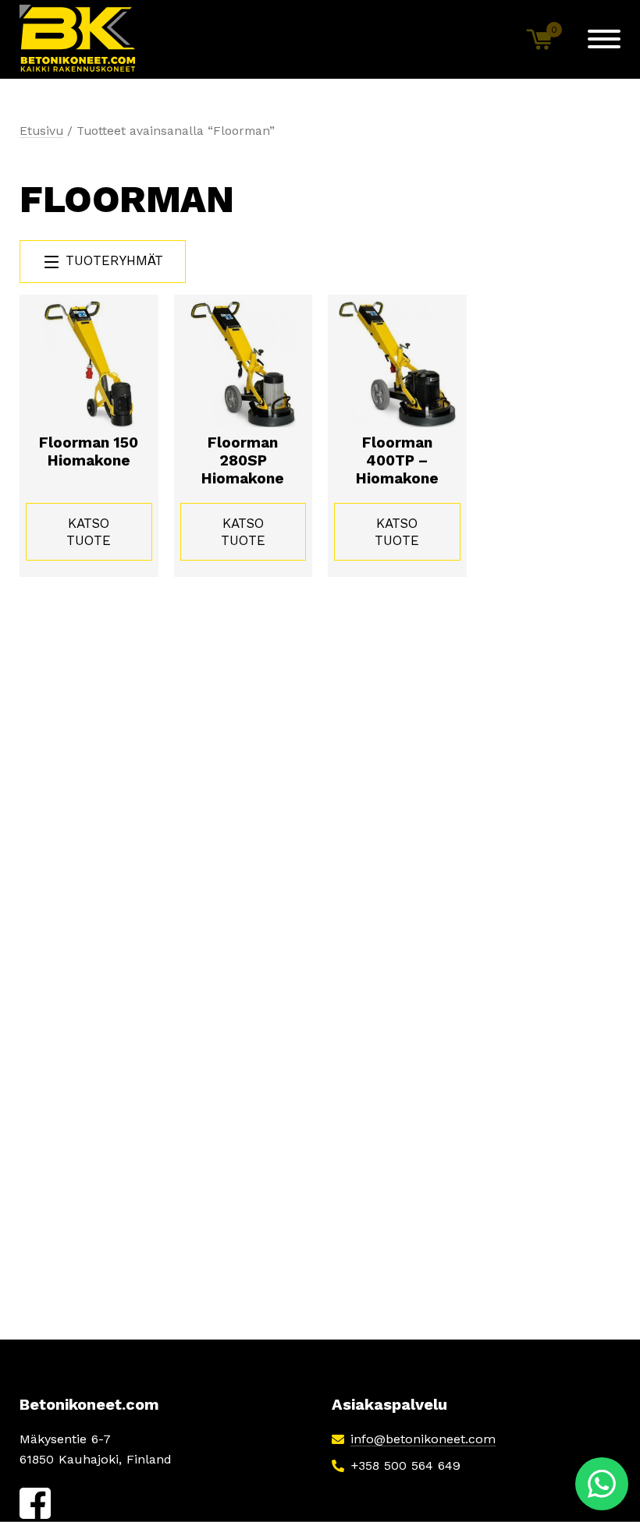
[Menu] (604, 39)
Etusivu (41, 130)
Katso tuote (88, 531)
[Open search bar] (488, 39)
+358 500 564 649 (405, 1465)
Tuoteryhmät (112, 260)
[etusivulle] (78, 39)
